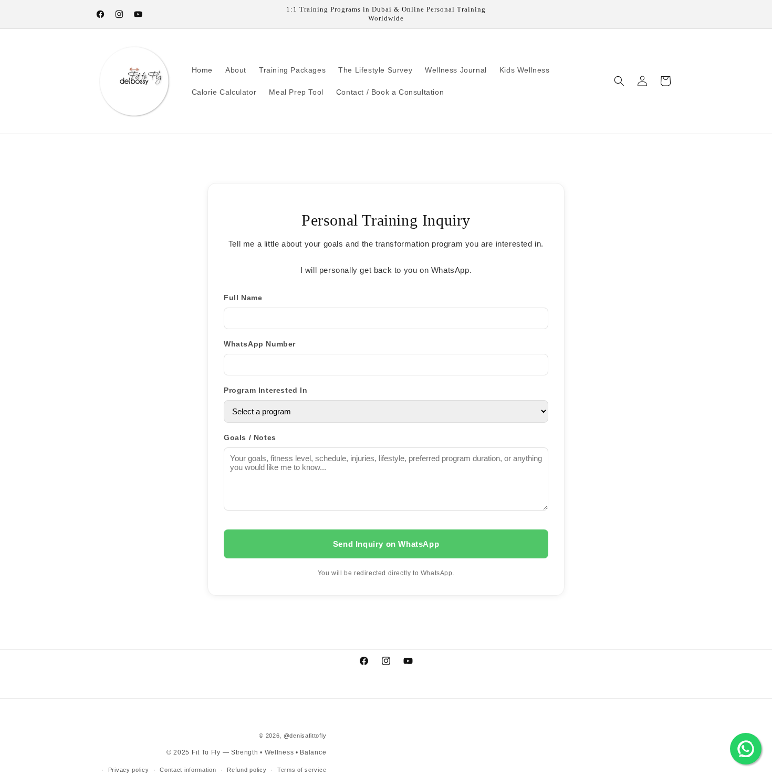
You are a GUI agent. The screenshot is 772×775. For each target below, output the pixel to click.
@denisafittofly (305, 735)
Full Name (243, 297)
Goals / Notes (250, 437)
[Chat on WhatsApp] (745, 748)
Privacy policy (128, 769)
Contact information (188, 769)
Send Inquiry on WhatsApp (386, 543)
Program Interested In (266, 390)
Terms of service (301, 769)
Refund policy (246, 769)
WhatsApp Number (260, 344)
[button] (619, 81)
